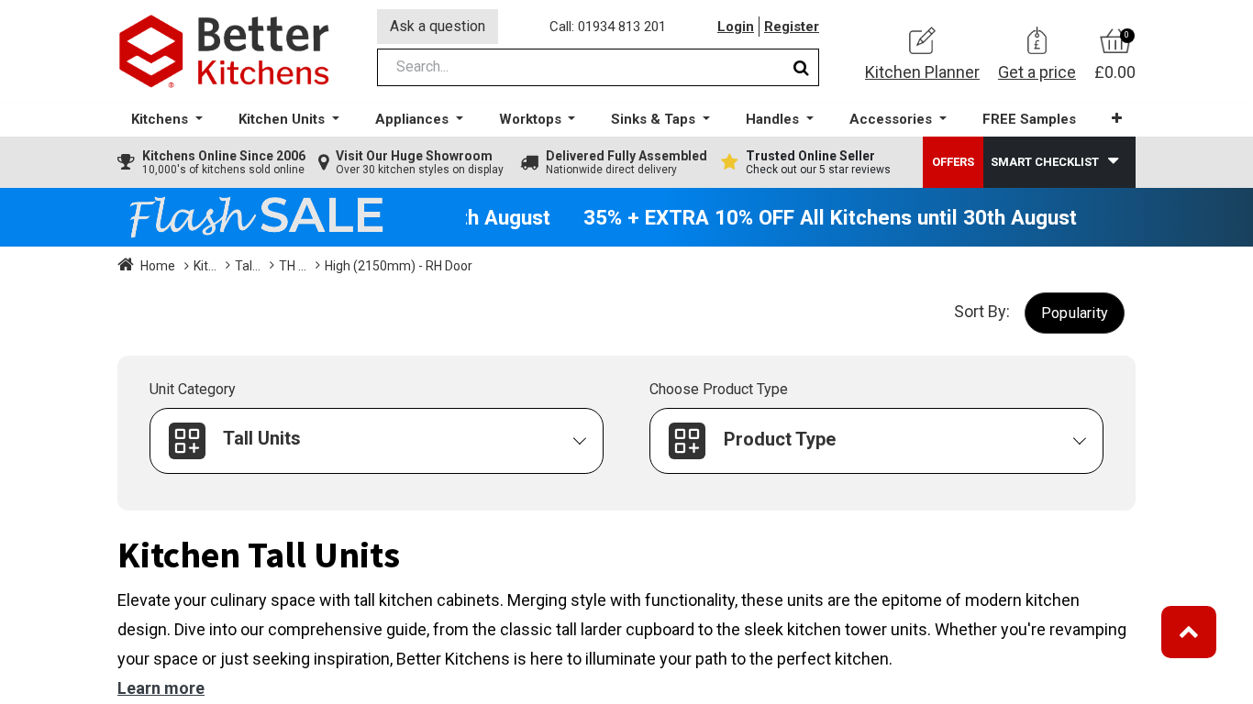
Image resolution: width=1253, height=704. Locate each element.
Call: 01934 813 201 (607, 26)
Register (791, 26)
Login (735, 26)
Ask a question (437, 26)
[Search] (801, 67)
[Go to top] (1188, 632)
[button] (1117, 119)
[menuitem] (1029, 120)
